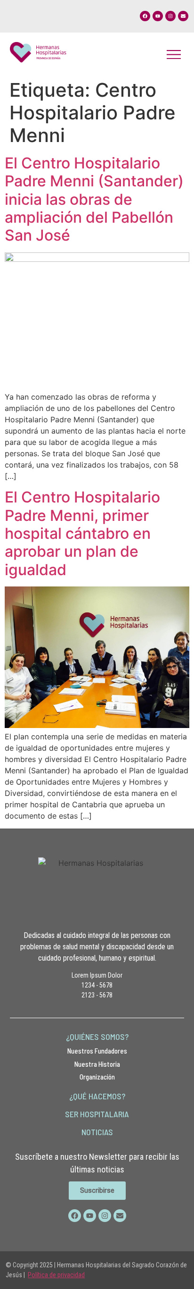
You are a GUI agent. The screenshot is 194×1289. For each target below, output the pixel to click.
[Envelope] (183, 16)
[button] (173, 53)
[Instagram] (170, 16)
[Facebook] (145, 16)
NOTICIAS (97, 1132)
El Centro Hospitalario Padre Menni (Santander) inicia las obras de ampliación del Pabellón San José (94, 199)
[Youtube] (158, 16)
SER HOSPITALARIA (97, 1114)
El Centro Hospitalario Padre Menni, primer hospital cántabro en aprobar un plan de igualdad (82, 533)
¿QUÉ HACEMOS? (97, 1096)
